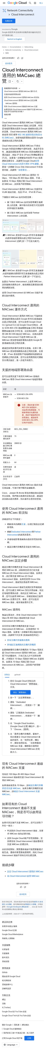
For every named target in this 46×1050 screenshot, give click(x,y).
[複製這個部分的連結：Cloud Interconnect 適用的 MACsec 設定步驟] (29, 560)
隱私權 (16, 1025)
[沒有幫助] (22, 58)
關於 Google (7, 1025)
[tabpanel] (23, 717)
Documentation (15, 47)
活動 (4, 1003)
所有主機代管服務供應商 (18, 640)
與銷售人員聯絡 (8, 938)
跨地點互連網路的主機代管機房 (21, 644)
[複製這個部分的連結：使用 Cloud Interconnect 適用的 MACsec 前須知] (30, 512)
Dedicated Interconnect (21, 532)
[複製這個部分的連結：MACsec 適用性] (22, 609)
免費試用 (8, 21)
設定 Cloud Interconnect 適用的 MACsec (25, 871)
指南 (7, 53)
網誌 (4, 999)
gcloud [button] (17, 674)
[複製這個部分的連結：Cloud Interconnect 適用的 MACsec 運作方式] (29, 309)
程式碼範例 (6, 980)
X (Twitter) (6, 1008)
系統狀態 (5, 961)
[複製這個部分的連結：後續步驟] (16, 865)
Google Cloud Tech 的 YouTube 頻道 (16, 1016)
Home (4, 47)
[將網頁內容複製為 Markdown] (17, 81)
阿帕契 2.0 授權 (30, 904)
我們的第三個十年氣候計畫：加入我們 (18, 1033)
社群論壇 (5, 949)
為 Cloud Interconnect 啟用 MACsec (23, 876)
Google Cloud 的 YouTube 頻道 (14, 1012)
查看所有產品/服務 (9, 926)
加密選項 (22, 170)
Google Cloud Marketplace (12, 934)
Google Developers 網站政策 (17, 907)
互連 (23, 524)
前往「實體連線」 (20, 692)
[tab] (7, 674)
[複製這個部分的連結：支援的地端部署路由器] (35, 370)
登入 (41, 3)
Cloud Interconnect (22, 14)
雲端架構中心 (7, 984)
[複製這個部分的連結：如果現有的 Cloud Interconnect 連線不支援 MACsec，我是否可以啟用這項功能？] (16, 816)
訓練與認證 (6, 988)
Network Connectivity (20, 10)
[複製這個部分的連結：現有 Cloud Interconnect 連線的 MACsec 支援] (27, 767)
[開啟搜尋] (30, 3)
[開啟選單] (4, 3)
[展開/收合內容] (19, 88)
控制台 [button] (7, 674)
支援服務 (5, 953)
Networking (29, 47)
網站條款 (25, 1025)
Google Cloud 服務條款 (12, 1029)
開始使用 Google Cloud (11, 976)
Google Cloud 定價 (9, 930)
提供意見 (8, 63)
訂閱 (29, 1038)
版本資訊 (5, 957)
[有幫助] (18, 58)
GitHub (4, 972)
